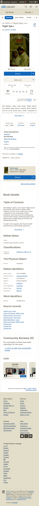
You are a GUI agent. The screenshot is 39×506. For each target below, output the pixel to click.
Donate (23, 2)
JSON (29, 388)
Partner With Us (8, 405)
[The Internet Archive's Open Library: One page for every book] (8, 7)
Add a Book (24, 430)
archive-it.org (21, 499)
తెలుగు (5, 475)
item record (17, 315)
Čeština (5, 448)
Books (22, 403)
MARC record (20, 313)
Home (22, 401)
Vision (5, 401)
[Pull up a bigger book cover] (19, 66)
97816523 (19, 283)
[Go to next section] (36, 17)
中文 (4, 480)
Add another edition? (28, 184)
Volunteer (6, 403)
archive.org (10, 499)
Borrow (17, 74)
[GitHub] (30, 436)
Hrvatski (6, 462)
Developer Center (9, 423)
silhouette (21, 125)
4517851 (19, 288)
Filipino (5, 482)
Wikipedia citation (31, 390)
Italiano (5, 464)
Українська (7, 478)
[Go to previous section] (2, 17)
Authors (22, 405)
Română (6, 471)
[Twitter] (26, 436)
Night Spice (18, 23)
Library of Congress (9, 313)
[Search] (26, 7)
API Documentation (9, 426)
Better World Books (10, 139)
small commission (14, 149)
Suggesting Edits (25, 428)
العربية (5, 446)
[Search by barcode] (31, 7)
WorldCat (7, 134)
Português (6, 469)
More (7, 144)
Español (6, 455)
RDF (25, 388)
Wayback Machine (25, 497)
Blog (4, 410)
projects (8, 497)
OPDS (34, 388)
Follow (23, 376)
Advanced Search (26, 412)
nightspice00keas (21, 276)
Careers (6, 408)
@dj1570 (10, 376)
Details (29, 17)
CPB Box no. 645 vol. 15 (23, 252)
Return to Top (24, 415)
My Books (10, 12)
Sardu (5, 473)
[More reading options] (33, 74)
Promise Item (7, 324)
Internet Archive (8, 315)
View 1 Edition (19, 17)
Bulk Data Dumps (9, 428)
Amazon (6, 141)
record (14, 311)
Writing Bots (7, 430)
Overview (9, 17)
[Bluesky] (22, 436)
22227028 (19, 286)
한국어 (5, 466)
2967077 (19, 291)
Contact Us (24, 426)
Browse (28, 12)
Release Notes (25, 433)
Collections (23, 410)
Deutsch (6, 450)
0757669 (14, 502)
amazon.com (7, 311)
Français (6, 457)
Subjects (23, 408)
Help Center (24, 423)
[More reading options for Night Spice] (33, 80)
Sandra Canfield (10, 30)
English (32, 125)
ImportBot (29, 99)
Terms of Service (9, 412)
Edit (34, 100)
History (30, 100)
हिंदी (4, 459)
